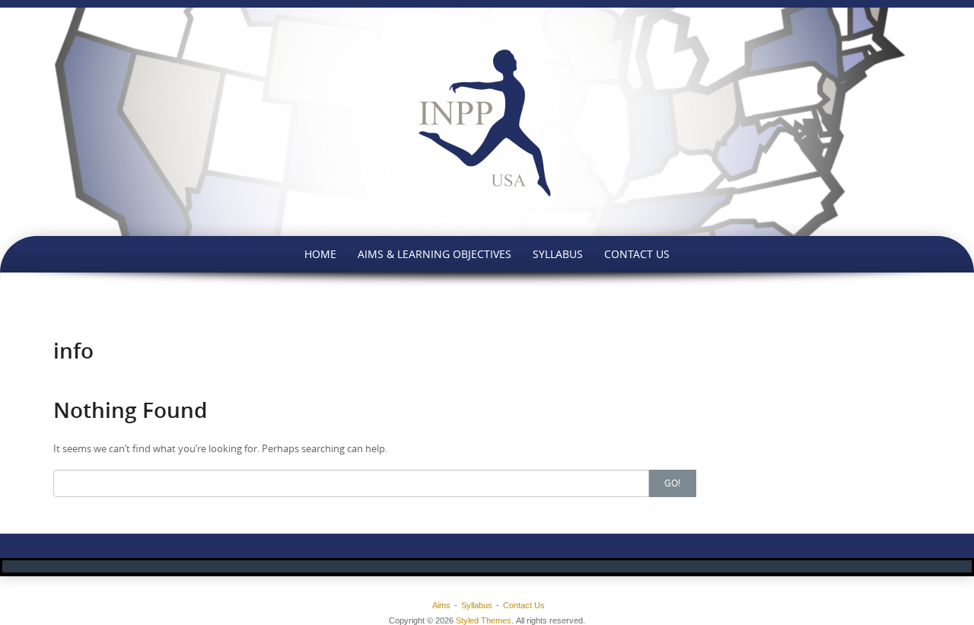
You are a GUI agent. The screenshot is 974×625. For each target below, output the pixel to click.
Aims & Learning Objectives (434, 254)
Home (320, 254)
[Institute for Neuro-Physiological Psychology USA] (487, 121)
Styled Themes (483, 620)
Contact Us (637, 254)
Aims (441, 605)
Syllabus (558, 254)
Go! (672, 483)
